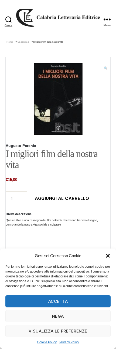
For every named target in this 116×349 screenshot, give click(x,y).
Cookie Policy (47, 342)
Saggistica (23, 41)
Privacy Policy (69, 342)
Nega (58, 316)
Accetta (58, 301)
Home (9, 41)
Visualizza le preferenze (58, 331)
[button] (108, 256)
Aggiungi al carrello (62, 198)
